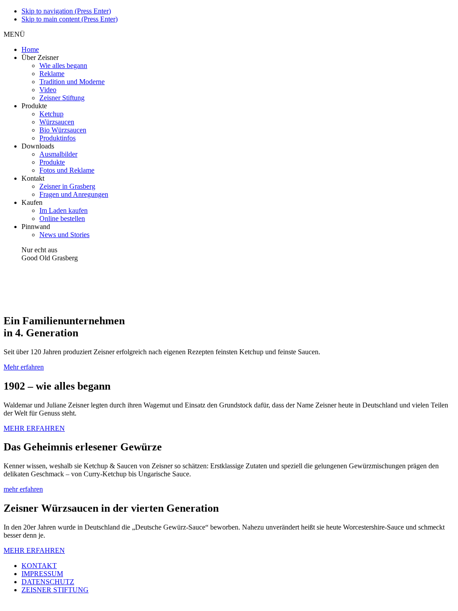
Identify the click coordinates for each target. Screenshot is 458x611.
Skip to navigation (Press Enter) (66, 11)
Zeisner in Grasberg (67, 186)
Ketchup (51, 114)
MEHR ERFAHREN (34, 428)
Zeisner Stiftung (62, 98)
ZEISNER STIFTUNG (55, 590)
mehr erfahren (23, 489)
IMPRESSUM (42, 573)
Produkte (52, 162)
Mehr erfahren (24, 367)
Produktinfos (57, 138)
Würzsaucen (56, 122)
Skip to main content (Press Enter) (69, 19)
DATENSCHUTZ (47, 582)
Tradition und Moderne (72, 81)
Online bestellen (62, 218)
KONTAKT (39, 565)
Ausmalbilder (58, 154)
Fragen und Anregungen (73, 194)
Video (47, 89)
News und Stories (64, 234)
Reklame (51, 73)
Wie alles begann (63, 65)
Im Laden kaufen (63, 210)
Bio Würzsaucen (62, 130)
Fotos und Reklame (66, 170)
